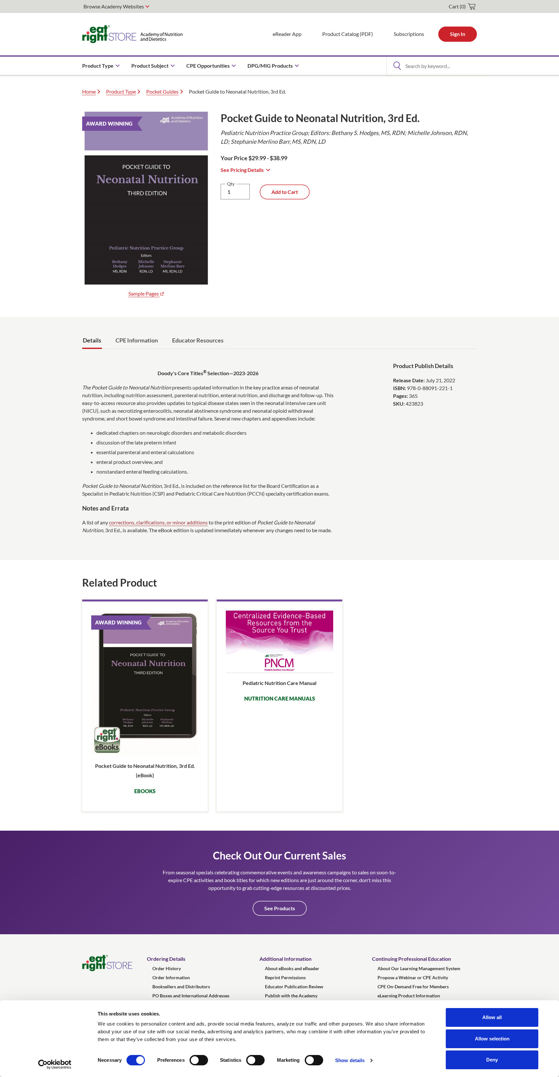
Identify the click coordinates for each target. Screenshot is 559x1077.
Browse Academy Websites (113, 6)
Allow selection (492, 1038)
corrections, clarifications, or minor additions (158, 522)
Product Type (121, 91)
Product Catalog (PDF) (347, 34)
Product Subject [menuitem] (150, 65)
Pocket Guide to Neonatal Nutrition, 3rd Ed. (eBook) (145, 771)
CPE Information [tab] (136, 340)
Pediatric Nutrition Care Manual (279, 683)
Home (89, 91)
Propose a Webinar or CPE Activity (413, 977)
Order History (166, 968)
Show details (350, 1060)
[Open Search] (397, 66)
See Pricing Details (242, 170)
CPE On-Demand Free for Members (413, 986)
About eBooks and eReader (292, 968)
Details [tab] (92, 340)
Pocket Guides (162, 91)
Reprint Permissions (285, 977)
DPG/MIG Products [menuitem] (270, 65)
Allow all (492, 1017)
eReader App (287, 34)
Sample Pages (144, 293)
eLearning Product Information (409, 995)
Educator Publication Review (294, 986)
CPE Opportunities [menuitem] (208, 65)
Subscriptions (409, 34)
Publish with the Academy (291, 995)
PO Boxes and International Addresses (190, 995)
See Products (279, 908)
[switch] (199, 1060)
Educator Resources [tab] (198, 340)
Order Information (171, 977)
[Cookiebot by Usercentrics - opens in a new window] (55, 1064)
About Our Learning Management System (419, 968)
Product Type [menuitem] (98, 65)
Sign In (457, 34)
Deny (492, 1059)
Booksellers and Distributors (181, 986)
